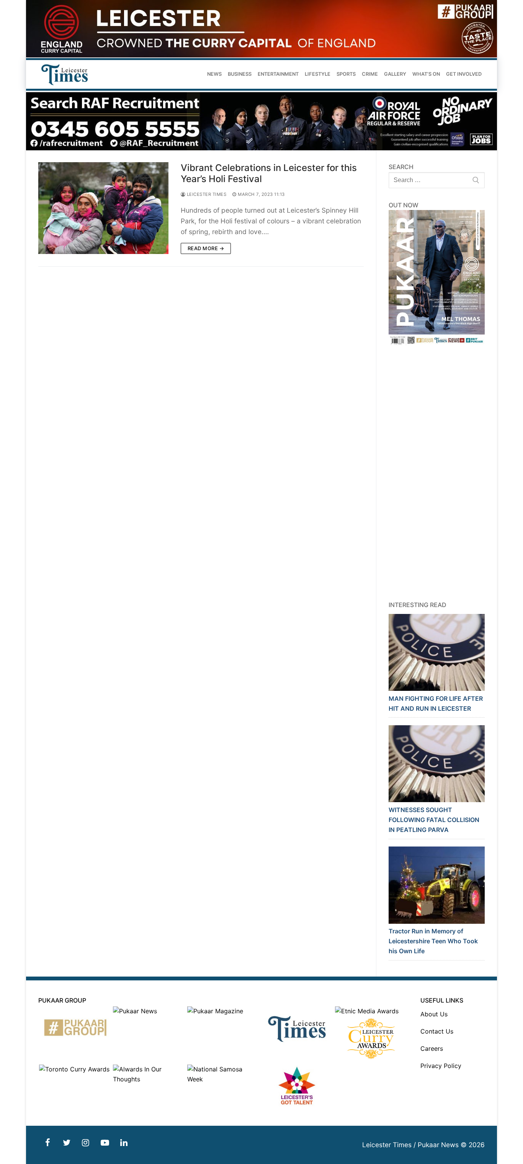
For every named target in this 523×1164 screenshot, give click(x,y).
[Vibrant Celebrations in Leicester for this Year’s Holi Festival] (103, 208)
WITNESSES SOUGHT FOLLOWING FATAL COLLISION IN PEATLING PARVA (434, 820)
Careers (431, 1048)
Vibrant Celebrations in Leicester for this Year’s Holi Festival (269, 173)
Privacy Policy (440, 1066)
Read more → (206, 248)
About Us (434, 1014)
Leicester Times (205, 194)
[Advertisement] (437, 473)
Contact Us (436, 1031)
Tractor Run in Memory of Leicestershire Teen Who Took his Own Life (433, 941)
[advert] (261, 55)
